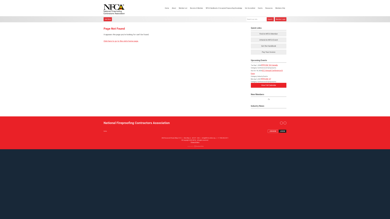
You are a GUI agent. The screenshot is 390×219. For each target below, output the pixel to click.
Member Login (280, 19)
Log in (282, 131)
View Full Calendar (268, 85)
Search (270, 19)
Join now (272, 131)
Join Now (108, 19)
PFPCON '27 (266, 79)
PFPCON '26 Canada (269, 65)
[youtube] (285, 123)
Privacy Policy (195, 142)
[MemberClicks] (114, 8)
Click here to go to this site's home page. (121, 41)
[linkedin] (281, 123)
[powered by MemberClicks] (195, 146)
